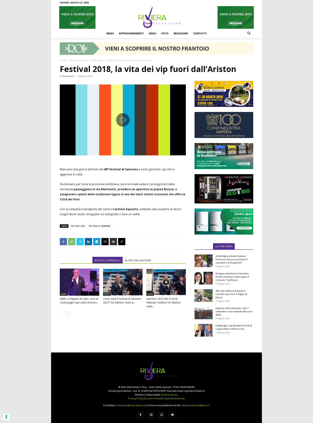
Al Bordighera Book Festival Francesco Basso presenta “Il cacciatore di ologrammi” (231, 259)
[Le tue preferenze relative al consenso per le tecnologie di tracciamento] (6, 416)
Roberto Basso (169, 394)
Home (63, 60)
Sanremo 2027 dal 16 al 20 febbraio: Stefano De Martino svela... (163, 302)
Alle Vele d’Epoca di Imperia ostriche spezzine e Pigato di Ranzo (231, 294)
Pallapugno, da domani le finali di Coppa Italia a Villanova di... (234, 327)
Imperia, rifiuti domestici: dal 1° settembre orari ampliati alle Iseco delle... (234, 311)
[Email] (105, 241)
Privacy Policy (136, 398)
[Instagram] (151, 415)
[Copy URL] (121, 241)
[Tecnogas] (224, 222)
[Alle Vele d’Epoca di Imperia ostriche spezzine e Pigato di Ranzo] (204, 295)
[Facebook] (63, 241)
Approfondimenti (131, 33)
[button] (249, 34)
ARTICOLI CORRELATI (107, 260)
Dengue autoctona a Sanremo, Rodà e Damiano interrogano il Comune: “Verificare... (232, 277)
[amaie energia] (224, 156)
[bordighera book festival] (224, 94)
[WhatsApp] (71, 241)
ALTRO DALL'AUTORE (138, 260)
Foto (164, 33)
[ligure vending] (224, 188)
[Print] (113, 241)
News (110, 33)
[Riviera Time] (156, 17)
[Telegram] (96, 241)
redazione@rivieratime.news (132, 405)
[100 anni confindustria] (224, 125)
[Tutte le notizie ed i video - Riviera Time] (156, 371)
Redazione (181, 33)
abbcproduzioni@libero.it (196, 405)
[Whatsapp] (162, 415)
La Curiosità (97, 60)
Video (152, 33)
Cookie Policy (152, 398)
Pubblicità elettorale (173, 398)
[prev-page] (62, 314)
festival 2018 (78, 226)
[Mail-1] (172, 415)
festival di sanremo (100, 226)
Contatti (200, 33)
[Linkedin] (88, 241)
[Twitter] (80, 241)
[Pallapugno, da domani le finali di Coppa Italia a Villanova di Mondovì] (204, 330)
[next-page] (68, 314)
